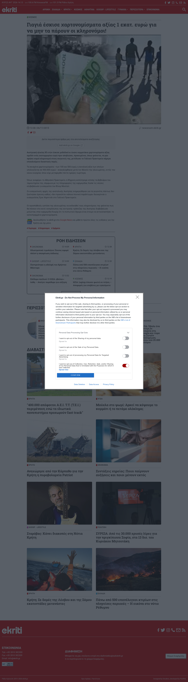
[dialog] (94, 341)
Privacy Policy (108, 384)
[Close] (138, 297)
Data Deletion (79, 384)
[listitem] (94, 332)
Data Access (94, 384)
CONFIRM (75, 375)
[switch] (125, 338)
